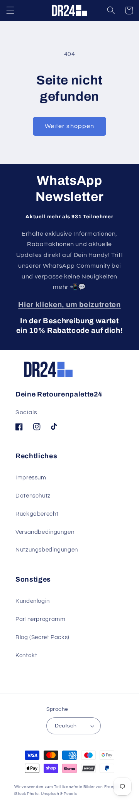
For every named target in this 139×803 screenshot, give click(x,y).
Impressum (30, 478)
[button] (10, 10)
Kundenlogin (32, 601)
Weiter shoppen (69, 126)
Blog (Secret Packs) (42, 637)
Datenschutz (33, 496)
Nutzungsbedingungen (46, 550)
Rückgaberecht (36, 514)
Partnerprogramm (40, 619)
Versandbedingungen (44, 532)
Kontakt (26, 655)
